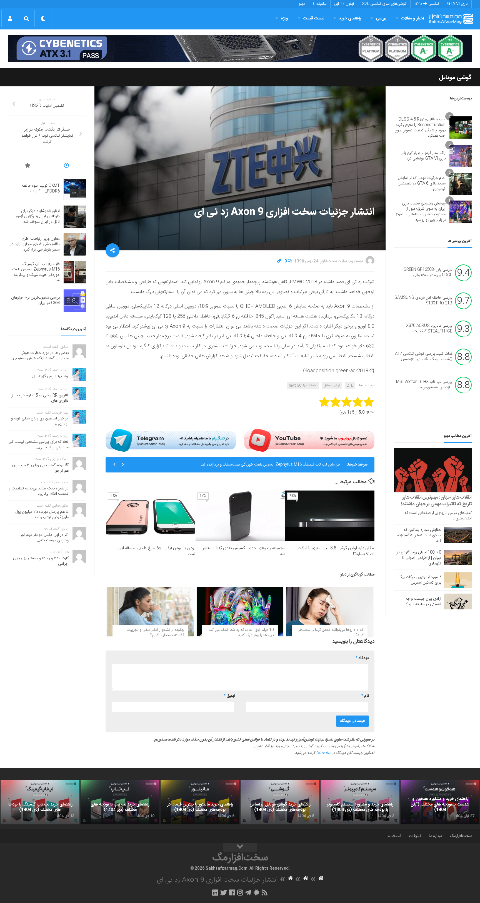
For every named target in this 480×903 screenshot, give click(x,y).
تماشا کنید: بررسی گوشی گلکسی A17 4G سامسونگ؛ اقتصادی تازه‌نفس (423, 357)
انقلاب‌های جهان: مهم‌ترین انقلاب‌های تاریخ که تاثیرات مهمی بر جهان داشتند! (436, 501)
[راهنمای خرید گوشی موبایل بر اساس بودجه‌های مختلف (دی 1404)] (280, 802)
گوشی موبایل (455, 77)
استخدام (394, 835)
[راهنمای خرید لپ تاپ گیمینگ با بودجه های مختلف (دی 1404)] (40, 802)
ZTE (350, 385)
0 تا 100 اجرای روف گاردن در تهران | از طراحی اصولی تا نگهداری (418, 558)
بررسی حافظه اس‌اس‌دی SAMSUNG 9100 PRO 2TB (423, 301)
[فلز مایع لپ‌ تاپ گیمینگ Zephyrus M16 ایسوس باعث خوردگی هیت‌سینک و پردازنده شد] (75, 272)
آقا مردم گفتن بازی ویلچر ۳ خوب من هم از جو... (40, 468)
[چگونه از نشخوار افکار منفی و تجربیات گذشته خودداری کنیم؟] (150, 611)
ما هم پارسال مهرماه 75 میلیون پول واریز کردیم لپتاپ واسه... (42, 515)
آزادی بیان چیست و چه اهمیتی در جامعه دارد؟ (423, 602)
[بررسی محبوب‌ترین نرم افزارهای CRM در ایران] (75, 300)
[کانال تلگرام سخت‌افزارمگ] (248, 892)
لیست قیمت (313, 18)
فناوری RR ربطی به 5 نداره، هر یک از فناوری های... (40, 398)
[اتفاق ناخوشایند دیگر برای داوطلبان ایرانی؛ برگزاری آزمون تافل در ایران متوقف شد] (75, 217)
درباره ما (435, 835)
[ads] (240, 48)
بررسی (381, 18)
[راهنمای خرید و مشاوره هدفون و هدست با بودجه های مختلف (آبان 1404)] (440, 802)
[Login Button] (10, 18)
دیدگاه (362, 658)
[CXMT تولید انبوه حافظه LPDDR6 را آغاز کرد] (75, 189)
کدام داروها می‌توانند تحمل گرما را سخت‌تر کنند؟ (330, 633)
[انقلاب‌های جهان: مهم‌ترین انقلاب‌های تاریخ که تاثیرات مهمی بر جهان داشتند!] (433, 470)
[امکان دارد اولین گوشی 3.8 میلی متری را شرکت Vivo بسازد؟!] (329, 516)
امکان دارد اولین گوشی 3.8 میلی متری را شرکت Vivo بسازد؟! (336, 551)
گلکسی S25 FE (426, 4)
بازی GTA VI (457, 4)
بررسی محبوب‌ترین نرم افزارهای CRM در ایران (35, 300)
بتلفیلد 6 (319, 4)
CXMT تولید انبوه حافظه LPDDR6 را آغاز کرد (40, 188)
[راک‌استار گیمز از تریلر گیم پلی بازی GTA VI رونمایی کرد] (460, 156)
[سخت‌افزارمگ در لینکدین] (215, 892)
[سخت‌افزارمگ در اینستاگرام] (240, 892)
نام (365, 696)
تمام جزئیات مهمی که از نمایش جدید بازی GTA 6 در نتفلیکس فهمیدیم (422, 183)
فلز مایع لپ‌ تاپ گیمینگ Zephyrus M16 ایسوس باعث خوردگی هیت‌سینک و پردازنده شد (270, 464)
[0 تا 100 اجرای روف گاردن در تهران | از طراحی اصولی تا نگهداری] (458, 557)
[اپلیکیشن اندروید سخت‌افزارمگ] (256, 892)
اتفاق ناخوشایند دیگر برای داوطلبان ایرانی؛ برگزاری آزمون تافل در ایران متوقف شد (37, 216)
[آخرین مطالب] (66, 166)
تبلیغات (415, 835)
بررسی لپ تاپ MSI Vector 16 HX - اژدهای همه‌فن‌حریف (424, 385)
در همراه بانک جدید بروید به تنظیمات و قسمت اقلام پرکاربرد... (39, 491)
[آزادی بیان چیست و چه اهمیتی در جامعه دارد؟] (458, 601)
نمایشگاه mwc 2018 (303, 385)
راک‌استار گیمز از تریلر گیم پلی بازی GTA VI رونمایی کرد (423, 156)
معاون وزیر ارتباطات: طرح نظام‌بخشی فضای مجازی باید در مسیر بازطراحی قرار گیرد (35, 244)
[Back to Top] (240, 847)
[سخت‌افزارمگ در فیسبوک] (232, 892)
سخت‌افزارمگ (461, 835)
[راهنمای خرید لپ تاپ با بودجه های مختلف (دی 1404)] (120, 802)
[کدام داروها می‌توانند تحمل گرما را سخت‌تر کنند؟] (329, 611)
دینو (302, 4)
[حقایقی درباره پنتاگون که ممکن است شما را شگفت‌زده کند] (458, 535)
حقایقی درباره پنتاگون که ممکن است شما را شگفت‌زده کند (419, 535)
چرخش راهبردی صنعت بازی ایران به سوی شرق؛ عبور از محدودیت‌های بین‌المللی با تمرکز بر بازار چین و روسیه (421, 211)
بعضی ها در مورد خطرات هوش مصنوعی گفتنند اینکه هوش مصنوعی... (39, 356)
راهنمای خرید (350, 18)
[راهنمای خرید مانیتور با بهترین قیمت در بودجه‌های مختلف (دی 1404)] (200, 802)
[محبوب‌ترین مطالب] (27, 166)
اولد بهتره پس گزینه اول (50, 376)
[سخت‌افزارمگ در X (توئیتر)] (223, 892)
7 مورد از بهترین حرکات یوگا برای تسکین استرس (420, 580)
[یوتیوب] (309, 440)
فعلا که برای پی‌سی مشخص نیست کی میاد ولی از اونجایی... (39, 445)
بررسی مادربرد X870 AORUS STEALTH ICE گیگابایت (429, 329)
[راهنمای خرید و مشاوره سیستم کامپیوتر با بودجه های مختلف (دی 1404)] (360, 802)
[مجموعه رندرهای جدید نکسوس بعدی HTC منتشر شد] (240, 516)
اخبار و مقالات (412, 18)
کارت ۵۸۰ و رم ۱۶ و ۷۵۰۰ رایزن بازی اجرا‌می (41, 561)
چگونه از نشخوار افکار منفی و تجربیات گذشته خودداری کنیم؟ (155, 633)
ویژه (284, 18)
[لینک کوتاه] (279, 261)
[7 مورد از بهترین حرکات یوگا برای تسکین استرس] (458, 580)
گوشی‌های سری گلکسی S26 (384, 4)
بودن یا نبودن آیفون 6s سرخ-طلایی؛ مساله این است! (156, 551)
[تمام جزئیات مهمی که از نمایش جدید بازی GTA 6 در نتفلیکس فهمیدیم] (460, 184)
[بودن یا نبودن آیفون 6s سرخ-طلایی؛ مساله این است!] (150, 516)
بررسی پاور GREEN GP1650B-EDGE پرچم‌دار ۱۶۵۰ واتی (428, 273)
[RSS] (264, 892)
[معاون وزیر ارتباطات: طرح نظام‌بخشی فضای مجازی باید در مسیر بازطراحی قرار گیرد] (75, 244)
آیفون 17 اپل (344, 4)
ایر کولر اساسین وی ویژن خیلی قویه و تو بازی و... (40, 421)
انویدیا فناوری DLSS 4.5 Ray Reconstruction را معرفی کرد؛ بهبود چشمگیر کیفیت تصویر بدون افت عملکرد (420, 127)
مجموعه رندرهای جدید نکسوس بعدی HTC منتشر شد (244, 551)
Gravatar (324, 753)
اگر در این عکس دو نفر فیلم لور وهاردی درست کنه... (45, 538)
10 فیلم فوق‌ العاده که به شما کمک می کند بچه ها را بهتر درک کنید (241, 633)
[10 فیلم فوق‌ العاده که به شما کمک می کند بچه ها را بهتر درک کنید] (240, 611)
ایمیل (229, 696)
